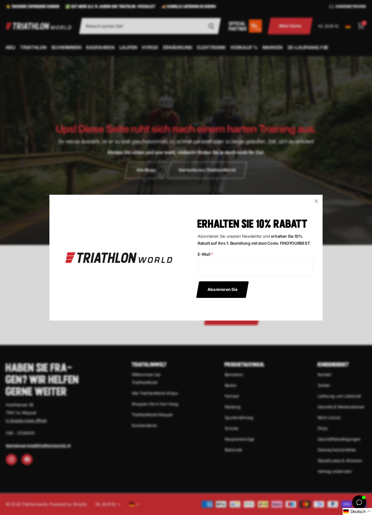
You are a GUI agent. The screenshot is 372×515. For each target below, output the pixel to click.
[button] (357, 511)
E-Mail (205, 254)
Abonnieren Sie (222, 289)
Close (316, 201)
